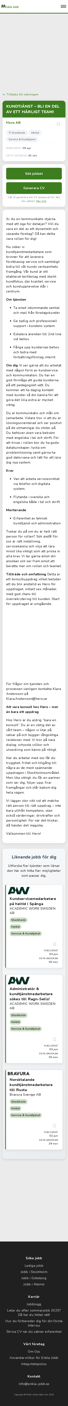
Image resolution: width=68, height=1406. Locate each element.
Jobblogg (34, 1304)
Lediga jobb (34, 1265)
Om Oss (34, 1351)
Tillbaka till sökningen (22, 94)
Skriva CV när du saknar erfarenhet (34, 1331)
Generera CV (34, 188)
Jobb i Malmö (33, 1284)
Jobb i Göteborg (34, 1278)
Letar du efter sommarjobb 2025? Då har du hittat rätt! (34, 1312)
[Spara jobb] (58, 123)
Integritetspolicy (34, 1364)
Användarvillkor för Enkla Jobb (34, 1358)
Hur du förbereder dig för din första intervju (34, 1323)
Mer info (41, 201)
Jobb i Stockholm (34, 1272)
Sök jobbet (34, 173)
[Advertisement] (34, 52)
